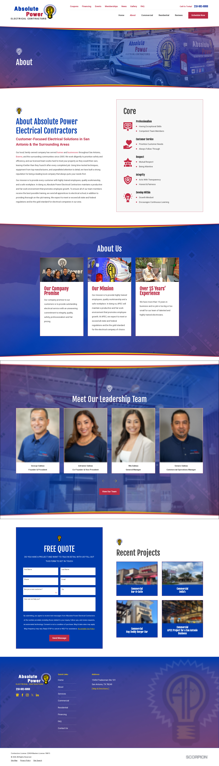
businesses (73, 152)
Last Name (65, 569)
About (60, 687)
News (124, 6)
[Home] (33, 12)
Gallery (133, 6)
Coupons (74, 6)
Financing (86, 6)
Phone (26, 579)
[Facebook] (22, 695)
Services (62, 694)
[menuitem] (14, 760)
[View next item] (114, 481)
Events (98, 6)
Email (63, 579)
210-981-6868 (201, 6)
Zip (62, 589)
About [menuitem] (133, 15)
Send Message (59, 638)
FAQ (142, 6)
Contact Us (63, 728)
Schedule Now (198, 15)
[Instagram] (27, 695)
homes (60, 152)
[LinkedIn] (37, 695)
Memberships (111, 6)
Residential (63, 707)
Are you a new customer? (33, 589)
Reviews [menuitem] (179, 15)
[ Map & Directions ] (100, 688)
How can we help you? (32, 599)
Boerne (19, 156)
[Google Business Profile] (17, 695)
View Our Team (109, 491)
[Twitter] (32, 695)
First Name (28, 569)
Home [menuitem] (121, 15)
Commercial (63, 700)
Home (61, 680)
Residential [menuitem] (164, 15)
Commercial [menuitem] (147, 15)
